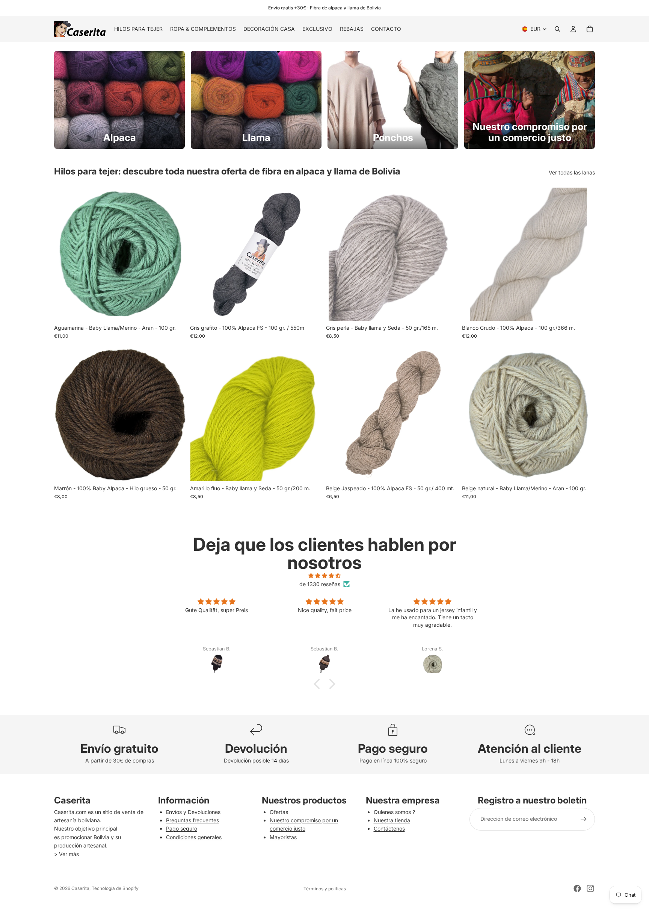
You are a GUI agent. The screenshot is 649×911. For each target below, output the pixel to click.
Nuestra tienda (392, 820)
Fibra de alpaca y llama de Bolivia (345, 8)
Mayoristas (283, 837)
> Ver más (66, 854)
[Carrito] (589, 29)
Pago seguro (181, 828)
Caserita (80, 888)
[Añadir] (175, 309)
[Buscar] (557, 29)
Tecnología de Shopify (115, 888)
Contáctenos (389, 828)
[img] (324, 575)
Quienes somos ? (394, 812)
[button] (319, 684)
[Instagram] (590, 888)
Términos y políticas (324, 888)
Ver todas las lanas (572, 172)
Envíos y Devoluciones (193, 812)
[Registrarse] (584, 819)
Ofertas (279, 812)
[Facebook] (577, 888)
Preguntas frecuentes (192, 820)
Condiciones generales (194, 837)
